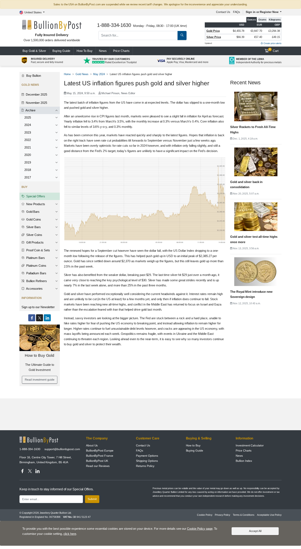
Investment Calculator (250, 445)
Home (67, 74)
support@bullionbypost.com (62, 449)
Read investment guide (39, 379)
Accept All (255, 531)
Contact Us (143, 445)
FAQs (236, 12)
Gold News (82, 74)
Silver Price (213, 37)
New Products (35, 204)
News (103, 51)
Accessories (34, 288)
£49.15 (276, 37)
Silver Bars (33, 227)
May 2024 (99, 74)
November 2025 (36, 102)
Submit (92, 499)
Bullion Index (244, 460)
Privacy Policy (222, 515)
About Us (92, 445)
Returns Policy (145, 466)
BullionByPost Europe (99, 450)
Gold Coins (33, 219)
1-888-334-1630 (29, 449)
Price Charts (243, 450)
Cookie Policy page (200, 528)
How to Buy (193, 445)
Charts (121, 51)
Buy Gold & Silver (34, 51)
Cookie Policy (204, 515)
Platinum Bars (35, 258)
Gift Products (34, 242)
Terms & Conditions (243, 515)
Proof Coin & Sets (37, 250)
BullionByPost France (99, 455)
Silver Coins (33, 235)
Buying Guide (61, 51)
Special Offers (35, 196)
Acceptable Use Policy (269, 515)
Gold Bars (32, 211)
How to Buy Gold (39, 355)
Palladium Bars (35, 273)
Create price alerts (272, 43)
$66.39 (240, 37)
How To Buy (85, 51)
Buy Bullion (33, 75)
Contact (223, 12)
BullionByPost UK (97, 460)
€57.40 (258, 37)
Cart (273, 50)
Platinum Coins (35, 265)
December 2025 (36, 94)
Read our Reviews (98, 466)
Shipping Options (147, 460)
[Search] (182, 35)
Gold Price (213, 30)
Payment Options (147, 455)
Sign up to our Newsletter (38, 307)
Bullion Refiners (36, 281)
